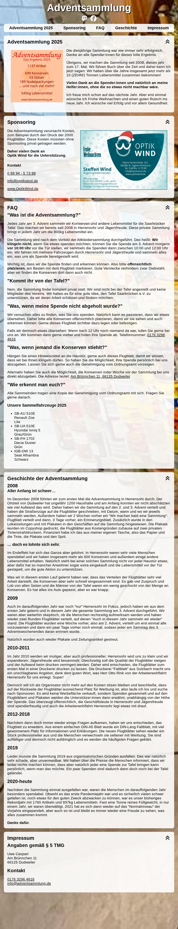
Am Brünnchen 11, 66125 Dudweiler (100, 376)
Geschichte (126, 28)
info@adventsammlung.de (29, 883)
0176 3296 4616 (20, 879)
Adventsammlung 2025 (31, 28)
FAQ (100, 28)
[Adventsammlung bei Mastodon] (84, 18)
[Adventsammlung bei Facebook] (93, 18)
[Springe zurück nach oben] (167, 42)
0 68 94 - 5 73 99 (21, 173)
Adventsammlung (89, 7)
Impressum (158, 28)
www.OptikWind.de (22, 189)
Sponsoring (74, 28)
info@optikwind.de (22, 181)
